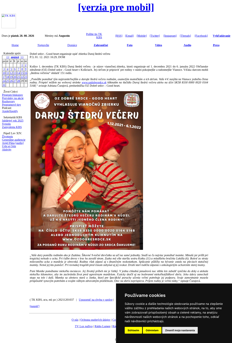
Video (158, 45)
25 (7, 80)
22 (22, 77)
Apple (5, 111)
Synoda (6, 123)
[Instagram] (170, 35)
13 (14, 73)
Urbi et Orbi (9, 146)
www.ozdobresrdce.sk (94, 82)
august (15, 57)
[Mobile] (142, 35)
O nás (75, 319)
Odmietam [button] (152, 330)
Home (15, 45)
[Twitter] (155, 35)
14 (18, 73)
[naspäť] (34, 306)
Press (216, 45)
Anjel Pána (8, 143)
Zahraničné (101, 45)
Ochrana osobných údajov (95, 319)
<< (7, 57)
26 (11, 80)
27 (14, 80)
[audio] (19, 143)
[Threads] (185, 35)
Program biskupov (12, 94)
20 (14, 77)
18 (7, 77)
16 (25, 73)
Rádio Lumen (102, 326)
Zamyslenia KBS (12, 127)
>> (22, 57)
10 (4, 73)
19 (11, 77)
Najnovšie (43, 45)
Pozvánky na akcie (13, 98)
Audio (187, 45)
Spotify (14, 111)
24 (4, 80)
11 (7, 73)
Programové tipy (11, 104)
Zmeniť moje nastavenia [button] (180, 330)
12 (11, 73)
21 (18, 77)
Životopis (7, 136)
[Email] (129, 35)
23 (25, 77)
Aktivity (6, 149)
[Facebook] (201, 35)
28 (18, 80)
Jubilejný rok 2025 (12, 120)
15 (22, 73)
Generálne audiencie (13, 139)
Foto (129, 45)
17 (4, 77)
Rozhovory (8, 101)
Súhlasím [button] (133, 330)
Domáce (72, 45)
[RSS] (118, 35)
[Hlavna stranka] (8, 27)
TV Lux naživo (84, 326)
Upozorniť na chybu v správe (96, 299)
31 (4, 84)
